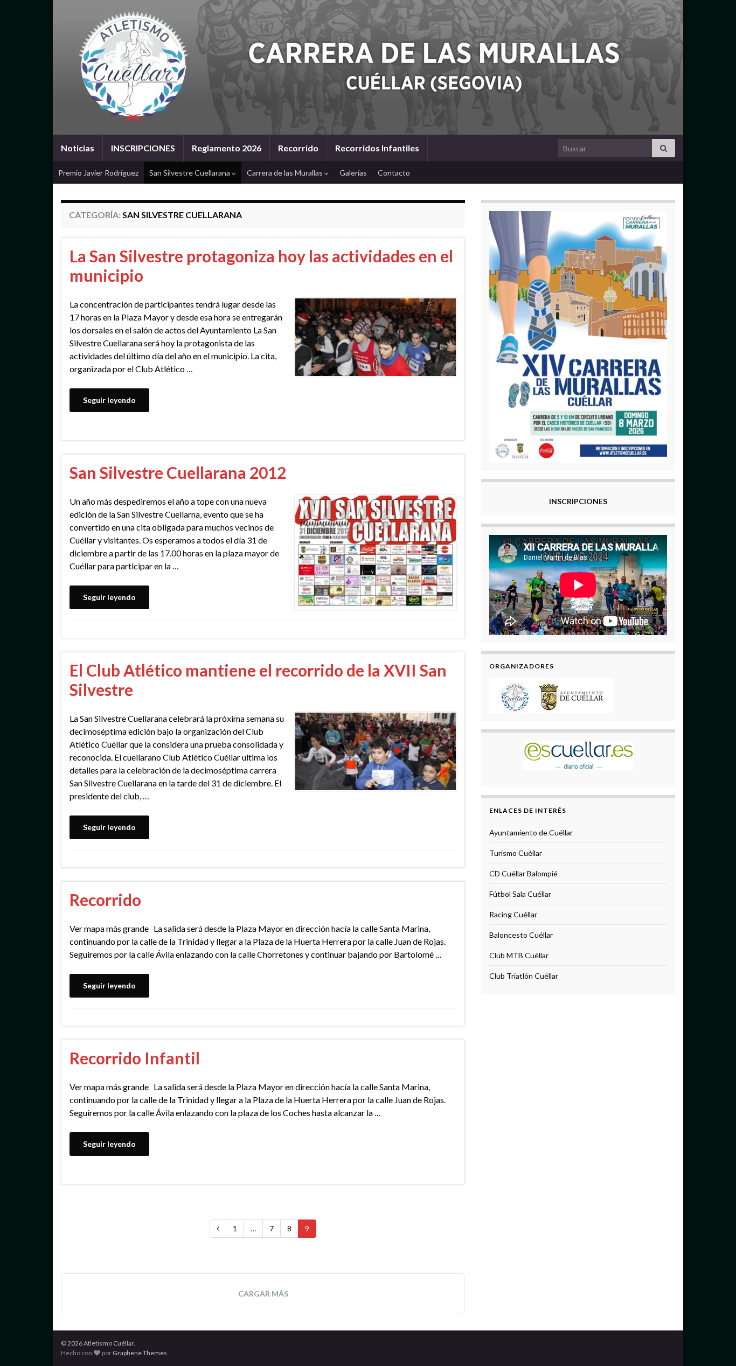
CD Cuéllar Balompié (523, 873)
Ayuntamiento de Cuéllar (531, 832)
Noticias (77, 148)
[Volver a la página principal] (368, 67)
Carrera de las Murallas (285, 172)
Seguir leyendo (109, 400)
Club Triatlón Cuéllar (523, 975)
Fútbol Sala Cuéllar (520, 893)
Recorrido (298, 148)
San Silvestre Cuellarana (190, 172)
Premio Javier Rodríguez (98, 172)
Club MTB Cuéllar (518, 955)
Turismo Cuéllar (515, 853)
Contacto (394, 172)
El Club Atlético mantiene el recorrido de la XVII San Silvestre (258, 679)
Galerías (353, 172)
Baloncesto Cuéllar (521, 934)
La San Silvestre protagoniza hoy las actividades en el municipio (261, 265)
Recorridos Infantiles (377, 148)
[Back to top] (711, 1341)
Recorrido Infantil (135, 1058)
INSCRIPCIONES (143, 148)
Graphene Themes (140, 1353)
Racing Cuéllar (513, 914)
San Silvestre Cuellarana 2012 (178, 472)
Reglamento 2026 (226, 148)
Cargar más (263, 1293)
